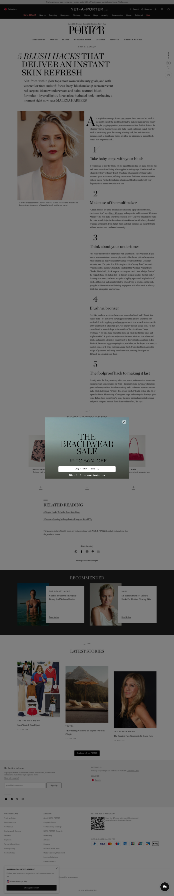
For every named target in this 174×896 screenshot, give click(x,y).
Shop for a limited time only (87, 469)
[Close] (124, 422)
